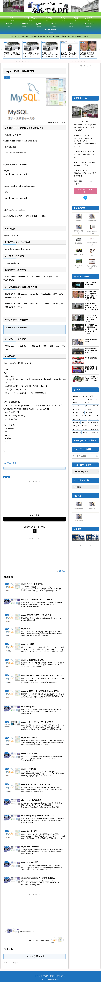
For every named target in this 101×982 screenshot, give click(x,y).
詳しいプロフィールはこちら (85, 191)
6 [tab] (31, 62)
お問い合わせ (60, 976)
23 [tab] (82, 62)
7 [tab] (34, 62)
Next (100, 50)
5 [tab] (28, 62)
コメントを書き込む (34, 956)
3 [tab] (22, 62)
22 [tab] (79, 62)
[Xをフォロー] (34, 531)
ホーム (38, 976)
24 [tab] (85, 62)
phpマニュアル (9, 463)
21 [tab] (76, 62)
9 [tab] (40, 62)
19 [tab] (70, 62)
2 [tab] (19, 62)
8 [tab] (37, 62)
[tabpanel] (12, 50)
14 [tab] (55, 62)
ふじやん (85, 121)
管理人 (52, 976)
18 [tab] (67, 62)
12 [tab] (49, 62)
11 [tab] (46, 62)
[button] (97, 456)
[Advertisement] (34, 496)
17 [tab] (64, 62)
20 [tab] (73, 62)
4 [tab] (25, 62)
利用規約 (45, 976)
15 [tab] (58, 62)
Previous (1, 50)
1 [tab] (16, 62)
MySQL (7, 477)
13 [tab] (52, 62)
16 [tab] (61, 62)
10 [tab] (43, 62)
